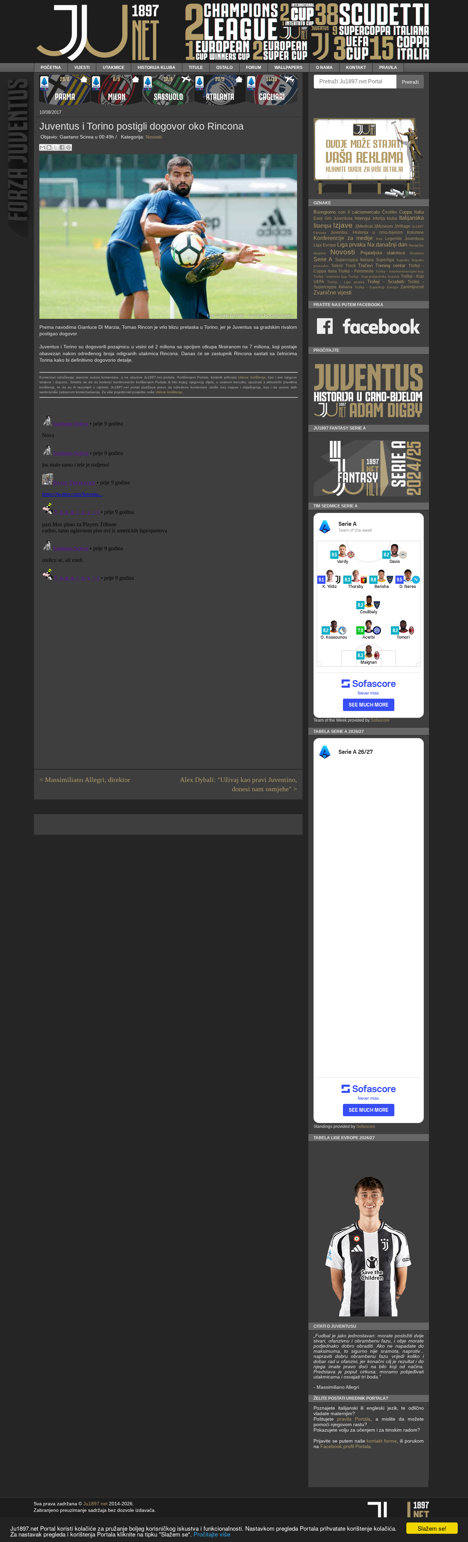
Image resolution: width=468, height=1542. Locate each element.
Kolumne (415, 232)
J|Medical (364, 226)
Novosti (154, 137)
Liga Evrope (324, 245)
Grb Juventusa (339, 218)
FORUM (253, 67)
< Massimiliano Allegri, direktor (84, 779)
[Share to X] (55, 147)
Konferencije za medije (343, 238)
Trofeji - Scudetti (385, 281)
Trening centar (390, 265)
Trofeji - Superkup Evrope (376, 287)
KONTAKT (356, 67)
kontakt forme (382, 1441)
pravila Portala (353, 1419)
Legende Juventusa (404, 238)
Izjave (343, 225)
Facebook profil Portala (345, 1446)
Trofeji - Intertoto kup (330, 276)
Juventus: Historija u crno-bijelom (367, 232)
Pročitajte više (212, 1534)
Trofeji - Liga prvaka (346, 282)
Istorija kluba (385, 218)
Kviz (379, 239)
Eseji (318, 218)
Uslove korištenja (251, 377)
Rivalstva (417, 253)
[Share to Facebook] (62, 147)
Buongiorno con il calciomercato (346, 212)
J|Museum (383, 226)
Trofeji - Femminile (356, 271)
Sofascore (380, 720)
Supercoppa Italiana (354, 259)
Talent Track (343, 265)
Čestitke (389, 212)
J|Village (402, 226)
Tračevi (365, 265)
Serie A (322, 259)
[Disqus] (168, 497)
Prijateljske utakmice (382, 252)
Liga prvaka (351, 245)
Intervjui (362, 218)
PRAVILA (388, 67)
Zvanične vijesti (332, 293)
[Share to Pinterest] (68, 147)
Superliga (385, 259)
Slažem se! (432, 1528)
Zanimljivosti (412, 287)
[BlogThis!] (49, 147)
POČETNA (51, 67)
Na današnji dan (387, 245)
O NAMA (324, 67)
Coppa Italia (411, 212)
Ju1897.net (95, 1503)
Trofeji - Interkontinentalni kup (399, 271)
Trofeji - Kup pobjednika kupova (374, 276)
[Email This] (42, 147)
